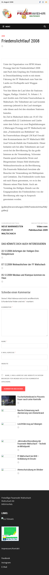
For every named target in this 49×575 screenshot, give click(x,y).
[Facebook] (40, 2)
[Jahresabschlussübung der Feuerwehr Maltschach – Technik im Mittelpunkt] (8, 441)
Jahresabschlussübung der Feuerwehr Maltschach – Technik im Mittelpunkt (31, 444)
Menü (7, 26)
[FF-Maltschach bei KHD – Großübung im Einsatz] (8, 456)
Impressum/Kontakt (10, 548)
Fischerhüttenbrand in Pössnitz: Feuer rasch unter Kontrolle (31, 398)
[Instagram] (43, 2)
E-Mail (4, 567)
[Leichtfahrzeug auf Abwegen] (8, 424)
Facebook (5, 558)
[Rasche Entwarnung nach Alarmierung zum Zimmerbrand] (8, 410)
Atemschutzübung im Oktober (30, 469)
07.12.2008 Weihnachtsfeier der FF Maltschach (23, 264)
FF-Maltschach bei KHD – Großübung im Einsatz (28, 457)
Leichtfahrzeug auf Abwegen (29, 424)
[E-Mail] (46, 2)
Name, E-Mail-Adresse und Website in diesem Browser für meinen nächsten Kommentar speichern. (22, 378)
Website (4, 364)
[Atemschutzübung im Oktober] (8, 470)
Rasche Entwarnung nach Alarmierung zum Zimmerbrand (30, 411)
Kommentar (7, 307)
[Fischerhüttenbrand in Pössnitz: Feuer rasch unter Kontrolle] (8, 397)
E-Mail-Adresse (8, 352)
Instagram (6, 562)
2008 (3, 36)
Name (4, 341)
